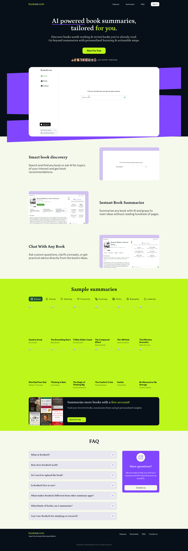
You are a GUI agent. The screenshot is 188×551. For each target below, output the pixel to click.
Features (115, 4)
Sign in (155, 4)
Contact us (140, 487)
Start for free (94, 50)
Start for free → (77, 419)
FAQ (142, 4)
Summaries (130, 4)
